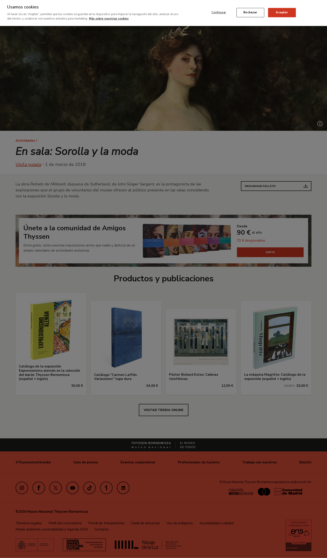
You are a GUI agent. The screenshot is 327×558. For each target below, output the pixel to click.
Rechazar (250, 12)
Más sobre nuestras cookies (109, 18)
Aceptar (282, 12)
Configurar (219, 12)
